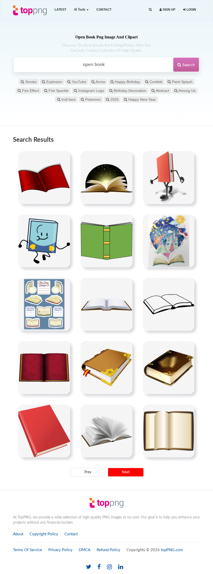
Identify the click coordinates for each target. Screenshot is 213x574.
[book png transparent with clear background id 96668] (44, 304)
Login (191, 9)
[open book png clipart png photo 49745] (106, 304)
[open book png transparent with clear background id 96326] (44, 177)
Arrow (100, 82)
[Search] (150, 10)
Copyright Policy (44, 534)
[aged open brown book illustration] (168, 431)
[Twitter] (88, 567)
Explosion (53, 82)
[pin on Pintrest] (63, 158)
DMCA (84, 550)
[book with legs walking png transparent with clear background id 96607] (168, 177)
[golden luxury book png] (168, 367)
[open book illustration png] (106, 431)
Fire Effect (30, 91)
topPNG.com (172, 550)
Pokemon (92, 99)
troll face (68, 99)
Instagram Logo (90, 91)
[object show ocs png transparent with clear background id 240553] (44, 241)
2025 (114, 99)
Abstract (162, 91)
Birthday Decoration (129, 91)
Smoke (30, 82)
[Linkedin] (120, 567)
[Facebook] (99, 567)
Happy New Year (141, 99)
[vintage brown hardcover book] (106, 367)
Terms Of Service (27, 550)
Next (126, 472)
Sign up (168, 9)
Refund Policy (108, 550)
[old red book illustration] (44, 367)
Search (188, 65)
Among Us (187, 91)
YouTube (78, 82)
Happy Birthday (127, 82)
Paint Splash (181, 82)
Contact (103, 9)
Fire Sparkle (58, 91)
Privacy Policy (60, 550)
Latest (60, 9)
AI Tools (80, 9)
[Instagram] (109, 567)
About (18, 534)
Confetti (155, 82)
